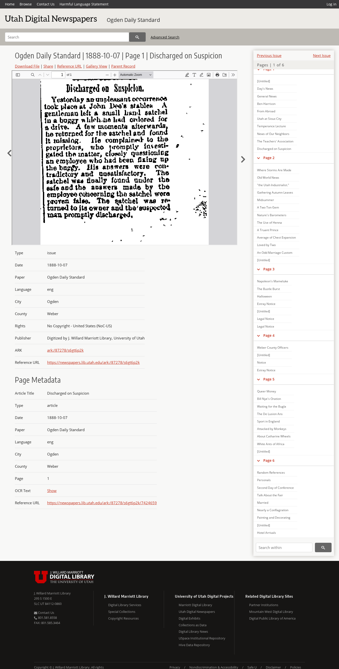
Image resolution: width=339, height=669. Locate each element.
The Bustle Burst (268, 289)
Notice (261, 362)
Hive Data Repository (194, 645)
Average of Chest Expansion (276, 237)
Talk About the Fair (270, 495)
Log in (332, 4)
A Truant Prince (267, 230)
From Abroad (266, 111)
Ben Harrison (266, 104)
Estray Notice (266, 304)
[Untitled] (263, 81)
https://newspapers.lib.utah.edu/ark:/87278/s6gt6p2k (93, 362)
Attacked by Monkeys (271, 429)
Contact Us (46, 4)
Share (48, 66)
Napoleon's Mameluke (272, 281)
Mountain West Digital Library (271, 611)
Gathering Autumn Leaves (275, 192)
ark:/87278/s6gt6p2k (65, 350)
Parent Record (123, 66)
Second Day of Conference (275, 488)
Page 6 (268, 460)
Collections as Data (192, 625)
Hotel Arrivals (266, 533)
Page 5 (268, 379)
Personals (264, 480)
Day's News (265, 88)
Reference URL (69, 66)
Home (10, 4)
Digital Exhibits (189, 618)
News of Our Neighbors (273, 134)
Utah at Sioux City (269, 119)
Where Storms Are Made (274, 170)
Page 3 (268, 269)
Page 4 (268, 335)
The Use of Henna (269, 222)
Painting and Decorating (273, 517)
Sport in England (268, 421)
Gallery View (96, 66)
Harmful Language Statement (84, 4)
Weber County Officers (272, 347)
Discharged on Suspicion (274, 149)
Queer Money (266, 391)
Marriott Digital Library (195, 605)
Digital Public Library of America (272, 618)
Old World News (268, 177)
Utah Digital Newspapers (197, 611)
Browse (26, 4)
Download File (27, 66)
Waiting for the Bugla (271, 406)
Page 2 (268, 157)
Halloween (264, 296)
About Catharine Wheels (274, 436)
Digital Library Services (124, 605)
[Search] (137, 37)
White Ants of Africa (270, 444)
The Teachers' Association (275, 141)
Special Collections (121, 611)
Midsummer (265, 200)
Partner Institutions (263, 605)
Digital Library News (193, 631)
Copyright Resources (123, 618)
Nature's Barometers (271, 215)
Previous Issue (269, 55)
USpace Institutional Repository (202, 638)
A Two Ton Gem (268, 207)
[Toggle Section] (258, 158)
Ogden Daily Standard (133, 19)
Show (52, 490)
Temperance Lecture (271, 126)
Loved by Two (266, 245)
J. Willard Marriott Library (52, 593)
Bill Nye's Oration (269, 399)
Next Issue (322, 55)
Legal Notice (265, 319)
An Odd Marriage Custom (274, 253)
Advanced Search (165, 37)
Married (262, 503)
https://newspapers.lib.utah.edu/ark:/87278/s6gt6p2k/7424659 (102, 502)
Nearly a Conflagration (272, 510)
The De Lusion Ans (270, 414)
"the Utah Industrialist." (273, 185)
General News (267, 96)
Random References (271, 472)
